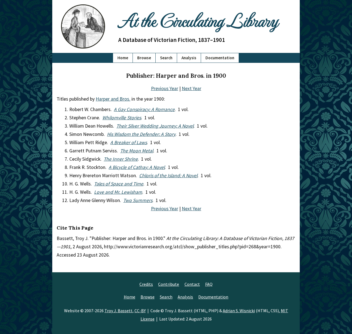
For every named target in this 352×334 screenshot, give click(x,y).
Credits (146, 284)
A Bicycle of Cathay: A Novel (137, 167)
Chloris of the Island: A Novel (168, 176)
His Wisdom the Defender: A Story (141, 134)
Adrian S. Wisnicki (239, 310)
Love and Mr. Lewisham (118, 192)
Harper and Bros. (113, 99)
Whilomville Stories (121, 118)
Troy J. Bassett (119, 310)
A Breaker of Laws (128, 142)
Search (166, 57)
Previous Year (164, 88)
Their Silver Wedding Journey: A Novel (155, 126)
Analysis (189, 57)
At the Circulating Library (198, 20)
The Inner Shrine (121, 159)
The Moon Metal (136, 151)
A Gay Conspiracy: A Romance (144, 109)
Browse (144, 57)
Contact (192, 284)
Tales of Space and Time (118, 184)
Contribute (168, 284)
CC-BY (140, 310)
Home (122, 57)
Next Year (191, 88)
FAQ (209, 284)
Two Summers (137, 200)
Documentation (219, 57)
